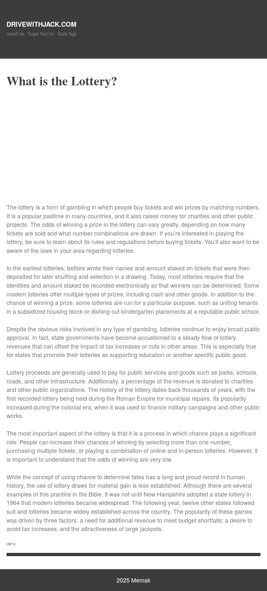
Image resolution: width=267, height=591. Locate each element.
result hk (15, 33)
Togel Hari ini (40, 33)
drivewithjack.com (42, 24)
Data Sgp (67, 33)
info (11, 544)
